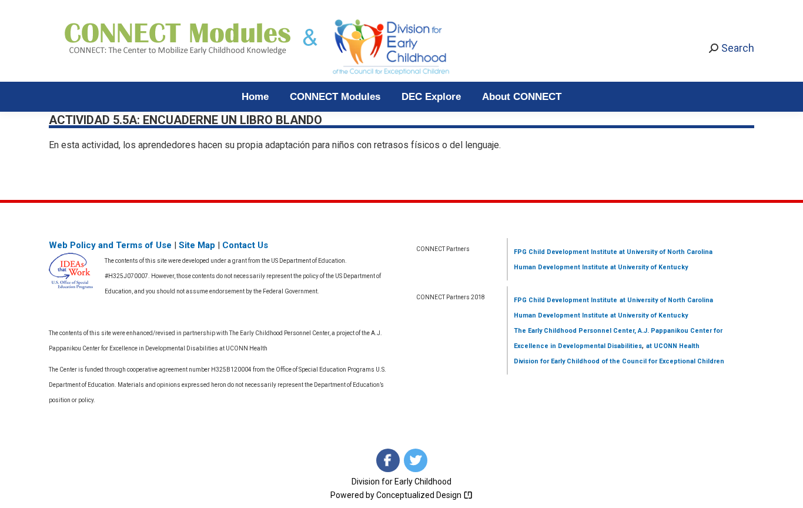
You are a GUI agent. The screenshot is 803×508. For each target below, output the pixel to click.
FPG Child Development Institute (565, 252)
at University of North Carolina (664, 252)
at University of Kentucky (648, 267)
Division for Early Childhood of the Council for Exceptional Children (619, 361)
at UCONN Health (673, 346)
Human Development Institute (561, 267)
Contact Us (245, 245)
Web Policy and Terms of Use (110, 245)
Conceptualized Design (419, 495)
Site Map (197, 245)
